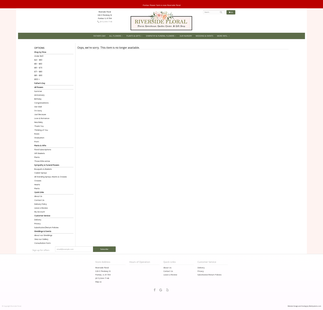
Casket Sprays (40, 173)
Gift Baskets (39, 153)
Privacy (37, 223)
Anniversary (39, 95)
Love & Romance (41, 118)
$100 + (37, 79)
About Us (38, 196)
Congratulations (41, 103)
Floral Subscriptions (42, 149)
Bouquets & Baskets (43, 169)
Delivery (37, 219)
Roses (36, 134)
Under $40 (38, 56)
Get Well (38, 107)
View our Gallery (41, 239)
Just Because (40, 114)
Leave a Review (41, 208)
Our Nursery (186, 36)
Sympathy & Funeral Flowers (160, 36)
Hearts (37, 184)
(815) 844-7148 (105, 21)
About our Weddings (43, 235)
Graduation (39, 137)
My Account (39, 212)
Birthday (38, 99)
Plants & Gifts (133, 36)
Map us (98, 281)
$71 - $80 (38, 71)
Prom (36, 141)
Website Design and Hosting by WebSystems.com (304, 306)
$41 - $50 (38, 60)
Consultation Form (42, 243)
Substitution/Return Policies (46, 227)
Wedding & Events (204, 36)
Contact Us (39, 200)
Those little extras (42, 161)
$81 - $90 (38, 75)
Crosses (37, 180)
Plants (37, 157)
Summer (38, 91)
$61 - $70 (38, 67)
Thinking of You (41, 130)
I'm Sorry (38, 110)
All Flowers (115, 36)
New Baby (38, 122)
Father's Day (99, 36)
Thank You (39, 126)
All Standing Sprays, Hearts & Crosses (50, 177)
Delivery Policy (40, 204)
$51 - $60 (38, 64)
